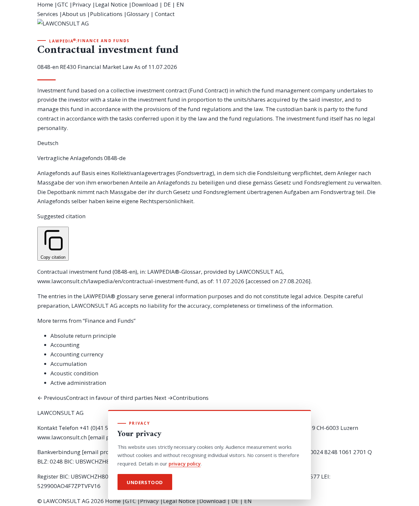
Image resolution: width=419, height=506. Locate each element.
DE (167, 4)
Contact (164, 14)
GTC (62, 4)
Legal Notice (111, 4)
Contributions (181, 397)
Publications (106, 14)
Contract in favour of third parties (95, 397)
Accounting (65, 345)
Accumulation (68, 363)
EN (180, 4)
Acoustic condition (74, 373)
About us (74, 14)
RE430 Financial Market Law (96, 67)
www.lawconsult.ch (62, 437)
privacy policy (185, 463)
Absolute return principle (83, 335)
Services (47, 14)
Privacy (81, 4)
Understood (145, 482)
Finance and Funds (104, 40)
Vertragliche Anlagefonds (70, 158)
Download (145, 4)
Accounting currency (76, 354)
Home (45, 4)
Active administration (78, 382)
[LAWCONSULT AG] (209, 28)
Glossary (138, 14)
